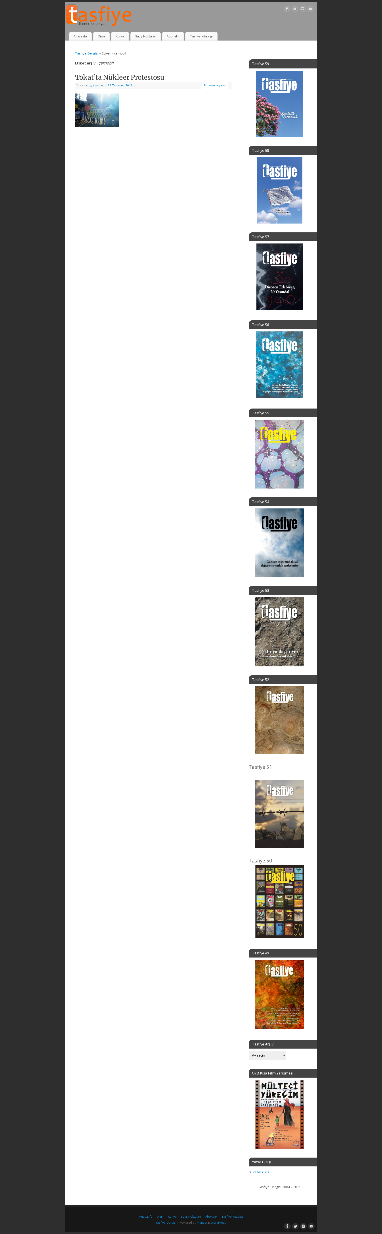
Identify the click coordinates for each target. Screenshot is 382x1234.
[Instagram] (302, 10)
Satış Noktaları (145, 36)
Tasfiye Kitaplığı (201, 36)
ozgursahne (94, 85)
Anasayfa (80, 36)
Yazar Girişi (261, 1172)
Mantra (202, 1222)
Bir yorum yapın (215, 85)
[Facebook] (287, 10)
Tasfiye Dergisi (86, 53)
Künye (120, 36)
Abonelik (173, 36)
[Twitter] (295, 10)
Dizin (101, 36)
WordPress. (219, 1222)
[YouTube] (310, 10)
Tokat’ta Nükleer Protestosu (119, 77)
